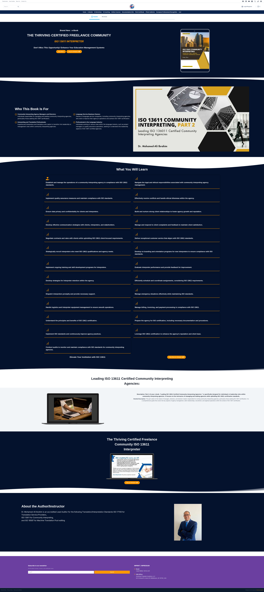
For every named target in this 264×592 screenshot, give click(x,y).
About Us (18, 1)
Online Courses (116, 12)
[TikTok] (258, 1)
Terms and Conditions (18, 589)
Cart (180, 12)
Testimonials (5, 1)
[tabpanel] (132, 287)
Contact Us (23, 1)
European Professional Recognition (166, 12)
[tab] (94, 17)
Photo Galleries (150, 12)
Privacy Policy (10, 589)
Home (84, 12)
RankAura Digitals (260, 589)
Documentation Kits (128, 12)
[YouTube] (249, 1)
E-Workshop (98, 12)
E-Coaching (106, 12)
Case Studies (12, 1)
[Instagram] (252, 1)
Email (30, 572)
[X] (255, 1)
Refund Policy (3, 589)
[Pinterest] (261, 1)
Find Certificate (139, 12)
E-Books (90, 12)
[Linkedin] (246, 1)
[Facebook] (243, 1)
